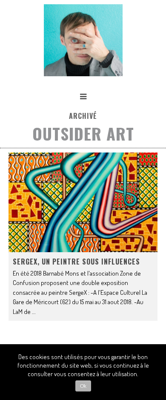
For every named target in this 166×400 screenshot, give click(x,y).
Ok (83, 386)
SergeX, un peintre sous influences (76, 261)
